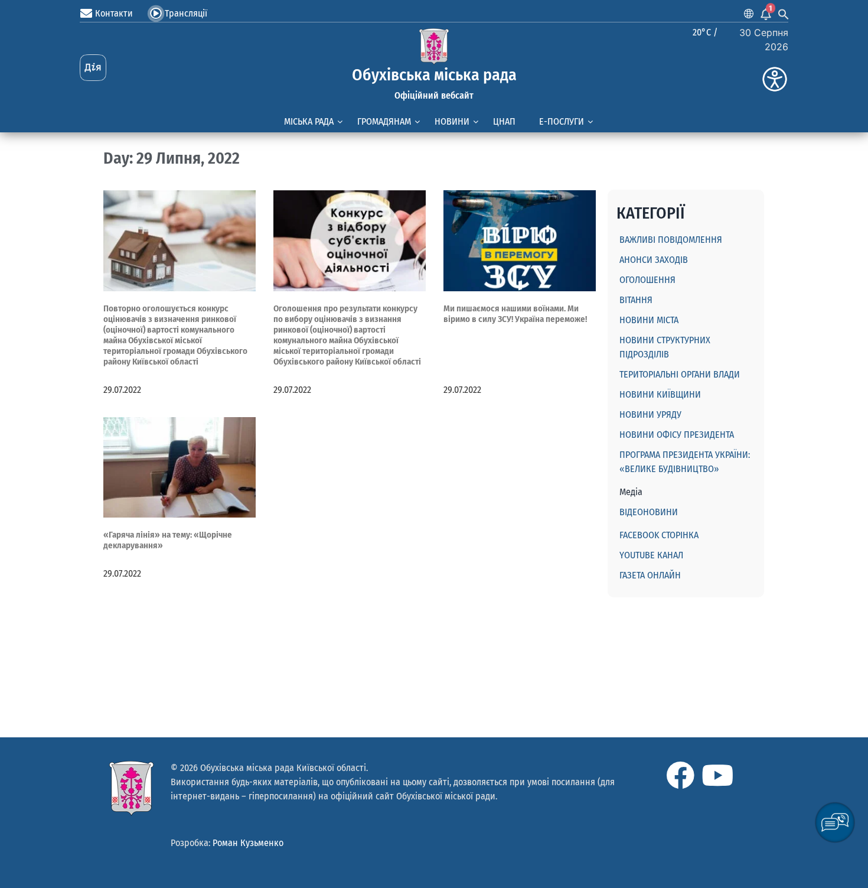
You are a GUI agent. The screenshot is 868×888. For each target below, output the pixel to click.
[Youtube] (717, 775)
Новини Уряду (650, 414)
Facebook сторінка (659, 535)
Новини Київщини (660, 394)
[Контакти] (86, 13)
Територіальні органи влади (679, 374)
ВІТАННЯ (635, 299)
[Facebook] (680, 775)
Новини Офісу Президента (676, 434)
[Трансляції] (156, 13)
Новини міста (648, 320)
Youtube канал (651, 555)
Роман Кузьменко (248, 842)
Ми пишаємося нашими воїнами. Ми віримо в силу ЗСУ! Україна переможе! (515, 313)
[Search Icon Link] (783, 13)
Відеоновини (648, 512)
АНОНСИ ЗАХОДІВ (653, 259)
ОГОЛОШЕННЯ (647, 279)
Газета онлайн (650, 575)
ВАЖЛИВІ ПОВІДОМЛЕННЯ (670, 239)
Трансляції (186, 13)
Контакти (114, 13)
